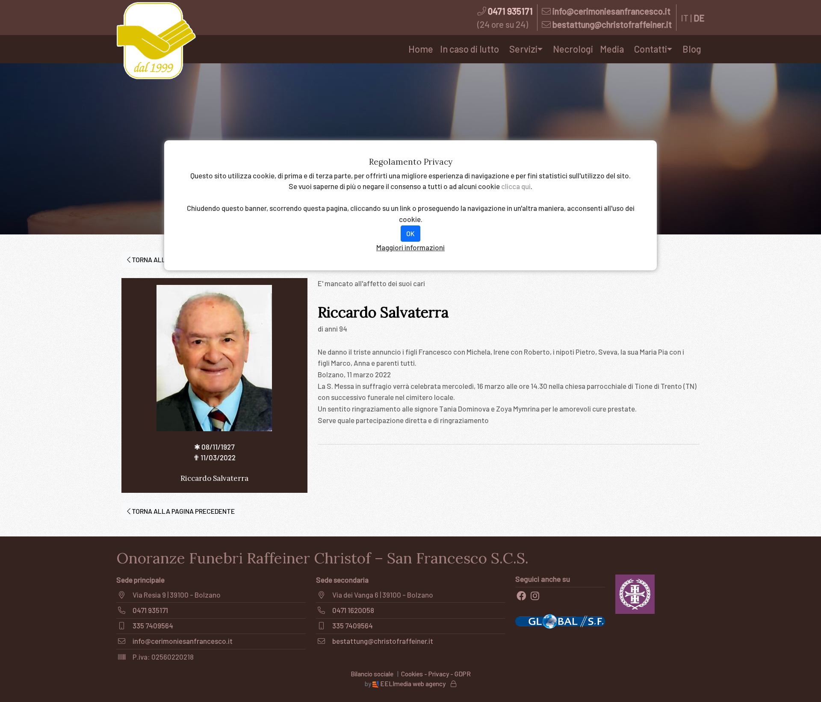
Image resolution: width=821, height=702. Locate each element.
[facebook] (521, 596)
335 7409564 (153, 625)
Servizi (523, 48)
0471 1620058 (353, 610)
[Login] (453, 683)
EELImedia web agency (413, 683)
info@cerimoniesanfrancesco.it (611, 11)
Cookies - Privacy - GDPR (436, 674)
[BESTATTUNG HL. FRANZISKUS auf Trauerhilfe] (635, 593)
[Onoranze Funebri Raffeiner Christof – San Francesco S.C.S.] (156, 40)
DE (699, 17)
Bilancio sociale (372, 674)
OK (410, 233)
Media (612, 48)
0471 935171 (510, 11)
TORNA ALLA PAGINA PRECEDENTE (182, 511)
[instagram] (535, 596)
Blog (691, 48)
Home (420, 48)
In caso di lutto (469, 48)
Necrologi (573, 48)
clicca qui (516, 186)
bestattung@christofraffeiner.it (612, 24)
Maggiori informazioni (410, 247)
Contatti (650, 48)
